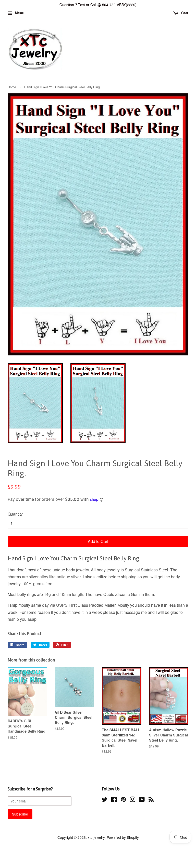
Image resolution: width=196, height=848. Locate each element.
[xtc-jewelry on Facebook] (114, 800)
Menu (19, 12)
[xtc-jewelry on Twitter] (104, 800)
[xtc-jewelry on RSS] (151, 800)
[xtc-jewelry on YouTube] (142, 800)
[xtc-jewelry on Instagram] (132, 800)
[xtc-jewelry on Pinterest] (123, 800)
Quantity (15, 514)
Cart (184, 12)
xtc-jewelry (96, 837)
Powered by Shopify (123, 837)
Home (12, 87)
